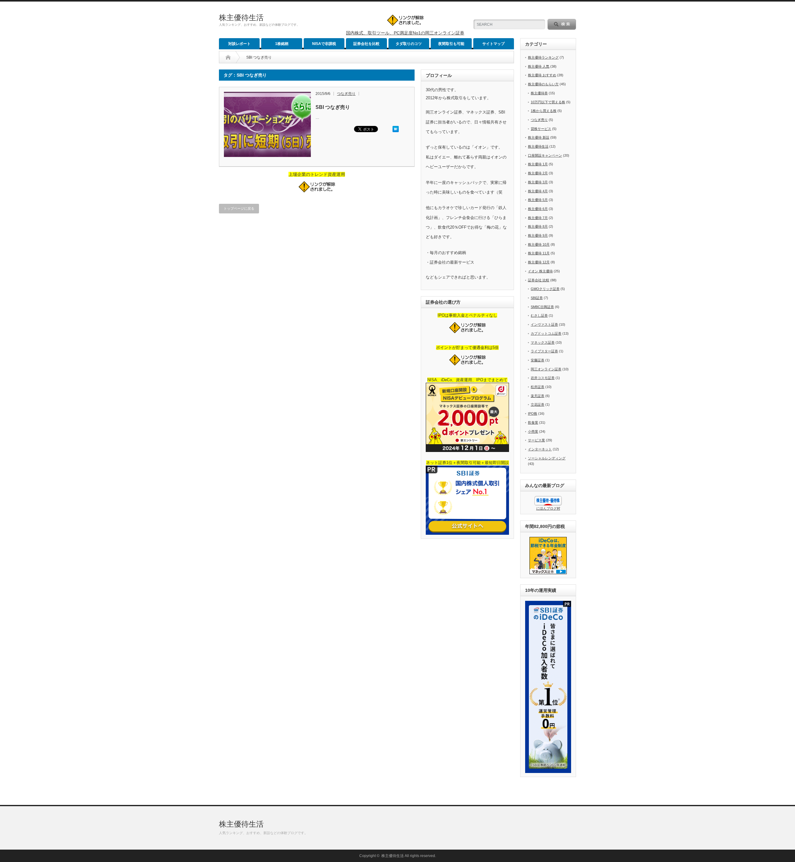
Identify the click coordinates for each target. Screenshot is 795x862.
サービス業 (536, 440)
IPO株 (532, 413)
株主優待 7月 (538, 218)
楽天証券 (537, 396)
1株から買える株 (543, 111)
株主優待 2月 (538, 173)
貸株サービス (541, 129)
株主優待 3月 (538, 182)
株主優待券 (539, 93)
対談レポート (239, 44)
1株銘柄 (281, 44)
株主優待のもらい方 (543, 84)
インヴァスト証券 (544, 324)
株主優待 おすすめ (542, 75)
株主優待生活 (241, 17)
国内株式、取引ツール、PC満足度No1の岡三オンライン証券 (405, 32)
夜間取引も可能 (451, 44)
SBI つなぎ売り (333, 107)
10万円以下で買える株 (548, 102)
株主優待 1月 (538, 164)
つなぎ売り (346, 94)
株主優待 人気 (538, 66)
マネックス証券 (543, 342)
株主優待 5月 (538, 200)
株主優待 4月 (538, 191)
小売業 (533, 431)
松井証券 (537, 387)
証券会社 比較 (538, 280)
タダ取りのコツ (409, 44)
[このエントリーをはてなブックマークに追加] (396, 131)
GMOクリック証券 (545, 289)
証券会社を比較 (366, 44)
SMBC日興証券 (542, 307)
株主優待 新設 (538, 137)
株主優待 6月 (538, 209)
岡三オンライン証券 (546, 369)
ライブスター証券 (544, 351)
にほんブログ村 (548, 508)
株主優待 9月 (538, 235)
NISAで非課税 (324, 44)
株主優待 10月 (539, 244)
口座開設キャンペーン (545, 155)
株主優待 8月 (538, 226)
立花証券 (537, 404)
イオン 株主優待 (540, 271)
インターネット (540, 449)
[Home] (228, 57)
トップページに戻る (239, 208)
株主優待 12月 (539, 262)
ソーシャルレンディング (547, 458)
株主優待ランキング (543, 57)
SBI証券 (537, 298)
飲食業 (533, 422)
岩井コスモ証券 (543, 378)
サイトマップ (493, 44)
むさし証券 (539, 315)
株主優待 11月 (539, 253)
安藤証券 (537, 360)
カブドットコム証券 (546, 333)
